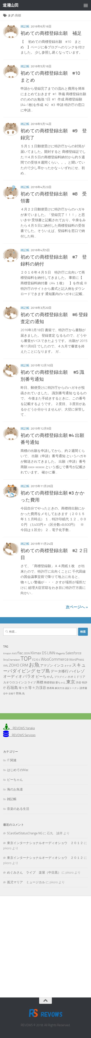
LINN (51, 653)
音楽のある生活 (18, 809)
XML (5, 665)
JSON (27, 653)
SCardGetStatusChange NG (24, 833)
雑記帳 (25, 26)
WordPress (76, 659)
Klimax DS (38, 653)
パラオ (29, 676)
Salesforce (73, 653)
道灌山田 (10, 5)
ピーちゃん (45, 676)
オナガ (67, 665)
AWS (14, 653)
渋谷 (78, 682)
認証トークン (72, 688)
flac (20, 653)
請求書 (83, 688)
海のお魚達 (15, 789)
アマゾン (46, 665)
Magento (60, 653)
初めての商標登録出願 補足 (51, 33)
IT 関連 (12, 760)
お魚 (34, 665)
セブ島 (43, 670)
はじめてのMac (17, 770)
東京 (70, 681)
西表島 (50, 688)
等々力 (23, 688)
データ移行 (60, 671)
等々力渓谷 (37, 688)
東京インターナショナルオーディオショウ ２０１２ (45, 843)
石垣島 (12, 687)
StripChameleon (11, 659)
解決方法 (59, 688)
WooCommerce (55, 659)
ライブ (32, 682)
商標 (39, 682)
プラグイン (60, 676)
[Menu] (85, 5)
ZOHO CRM (18, 665)
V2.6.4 (36, 659)
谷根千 (11, 693)
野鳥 (19, 693)
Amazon (7, 653)
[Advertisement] (45, 943)
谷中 (5, 693)
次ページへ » (77, 607)
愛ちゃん (60, 682)
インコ (59, 665)
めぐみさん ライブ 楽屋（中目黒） (34, 872)
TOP (26, 658)
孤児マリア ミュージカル (26, 882)
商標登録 (49, 682)
